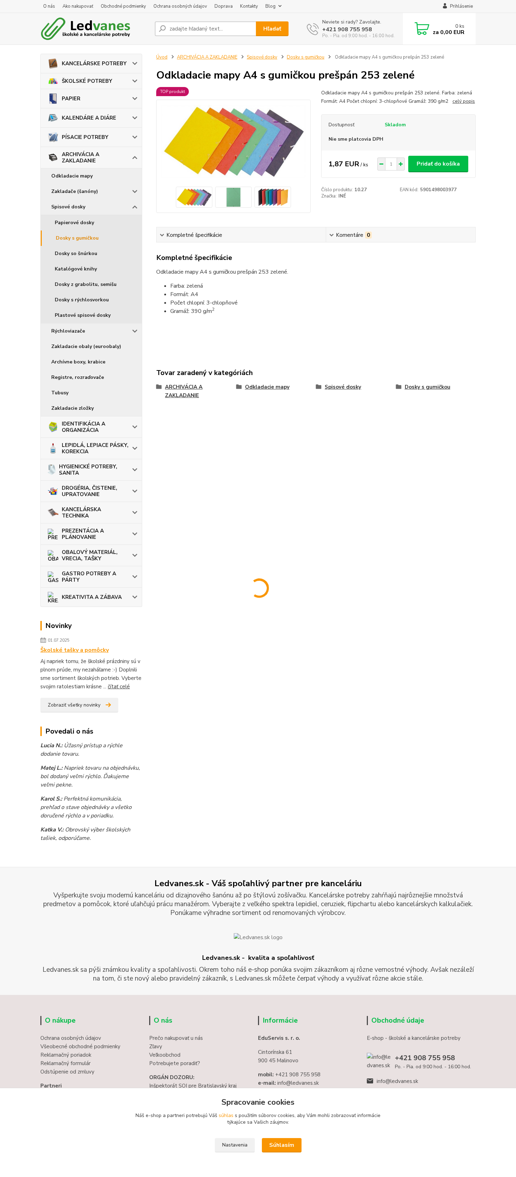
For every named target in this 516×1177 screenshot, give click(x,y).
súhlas (226, 1115)
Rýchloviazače (68, 331)
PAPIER (71, 98)
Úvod (161, 57)
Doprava (223, 6)
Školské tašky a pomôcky (74, 650)
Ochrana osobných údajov (180, 6)
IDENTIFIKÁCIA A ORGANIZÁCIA (83, 427)
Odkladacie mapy (72, 176)
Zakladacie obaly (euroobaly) (86, 346)
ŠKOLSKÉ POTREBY (87, 81)
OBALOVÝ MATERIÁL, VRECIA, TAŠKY (90, 555)
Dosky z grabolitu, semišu (86, 284)
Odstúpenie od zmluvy (67, 1071)
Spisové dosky (68, 206)
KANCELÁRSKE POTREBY (94, 63)
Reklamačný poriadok (65, 1054)
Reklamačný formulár (65, 1063)
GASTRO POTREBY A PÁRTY (89, 576)
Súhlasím (281, 1145)
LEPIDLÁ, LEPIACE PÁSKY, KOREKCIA (95, 448)
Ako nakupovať (77, 6)
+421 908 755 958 (347, 29)
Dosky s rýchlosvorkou (82, 299)
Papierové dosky (74, 222)
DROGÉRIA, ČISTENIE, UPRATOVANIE (89, 491)
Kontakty (249, 6)
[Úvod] (94, 29)
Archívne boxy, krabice (78, 362)
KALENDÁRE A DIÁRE (89, 117)
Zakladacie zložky (72, 408)
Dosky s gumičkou (77, 238)
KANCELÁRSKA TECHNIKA (81, 512)
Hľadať (272, 29)
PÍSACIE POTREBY (85, 137)
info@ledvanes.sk (397, 1081)
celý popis (463, 101)
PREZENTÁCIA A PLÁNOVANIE (83, 534)
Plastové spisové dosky (83, 315)
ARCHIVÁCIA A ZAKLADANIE (80, 157)
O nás (49, 6)
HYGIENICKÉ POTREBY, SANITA (88, 469)
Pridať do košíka (438, 164)
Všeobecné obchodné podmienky (80, 1046)
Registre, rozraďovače (77, 377)
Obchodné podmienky (123, 6)
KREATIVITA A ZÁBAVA (92, 597)
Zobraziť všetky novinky (74, 705)
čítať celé (119, 686)
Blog (270, 6)
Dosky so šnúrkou (76, 253)
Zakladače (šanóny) (74, 191)
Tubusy (59, 392)
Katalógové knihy (76, 269)
